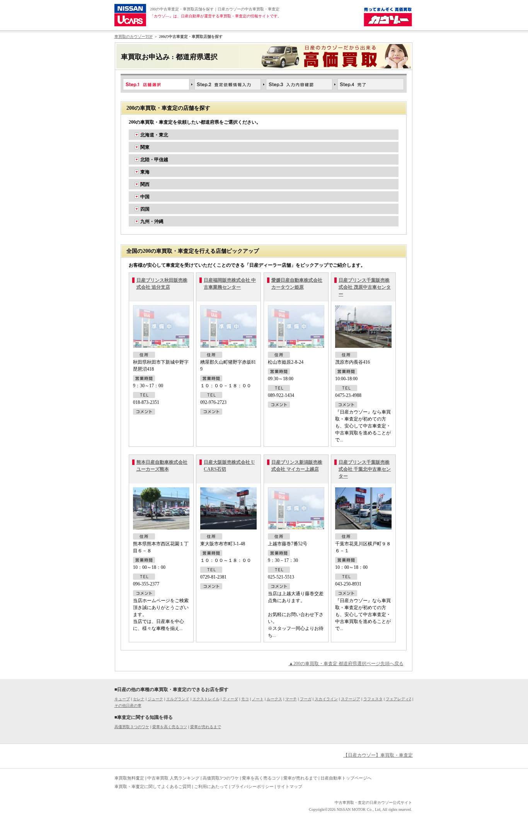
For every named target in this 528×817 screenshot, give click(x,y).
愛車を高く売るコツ (169, 727)
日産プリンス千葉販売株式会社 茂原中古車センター (365, 287)
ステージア (350, 699)
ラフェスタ (373, 699)
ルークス (274, 699)
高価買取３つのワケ (131, 727)
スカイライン (326, 699)
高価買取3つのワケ (221, 778)
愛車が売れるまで (205, 727)
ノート (258, 699)
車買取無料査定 (129, 778)
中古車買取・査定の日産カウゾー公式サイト (373, 802)
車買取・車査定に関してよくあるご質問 (152, 786)
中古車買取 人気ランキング (173, 778)
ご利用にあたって (211, 786)
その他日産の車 (127, 705)
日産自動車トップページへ (345, 778)
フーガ (306, 699)
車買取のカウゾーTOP (133, 36)
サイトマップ (289, 786)
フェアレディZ (398, 699)
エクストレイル (206, 699)
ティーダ (230, 699)
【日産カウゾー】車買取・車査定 (378, 755)
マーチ (291, 699)
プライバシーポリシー (252, 786)
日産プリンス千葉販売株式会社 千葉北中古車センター (365, 469)
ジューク (155, 699)
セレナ (139, 699)
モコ (245, 699)
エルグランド (177, 699)
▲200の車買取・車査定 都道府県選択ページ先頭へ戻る (346, 663)
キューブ (122, 699)
